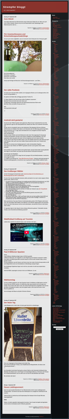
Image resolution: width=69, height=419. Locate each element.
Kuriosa (40, 83)
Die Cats (55, 36)
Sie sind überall (56, 307)
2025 (54, 53)
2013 (54, 221)
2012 (54, 235)
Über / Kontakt (56, 18)
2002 (54, 302)
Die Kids (55, 26)
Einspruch (55, 313)
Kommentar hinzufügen (44, 28)
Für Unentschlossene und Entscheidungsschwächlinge (16, 35)
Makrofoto (55, 35)
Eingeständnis (56, 314)
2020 (54, 121)
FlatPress (55, 29)
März (55, 49)
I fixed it (47, 163)
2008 (54, 294)
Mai (55, 47)
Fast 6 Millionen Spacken (14, 252)
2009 (54, 279)
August (55, 44)
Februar (56, 50)
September (56, 56)
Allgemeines (46, 273)
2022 (54, 95)
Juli (55, 45)
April (55, 48)
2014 (54, 206)
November (56, 69)
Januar (55, 51)
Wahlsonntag (9, 280)
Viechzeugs (55, 37)
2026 (54, 43)
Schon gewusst (46, 379)
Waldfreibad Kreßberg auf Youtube (18, 219)
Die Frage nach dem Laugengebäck (57, 321)
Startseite (55, 17)
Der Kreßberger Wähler (13, 171)
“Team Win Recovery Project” (25, 158)
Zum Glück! (9, 19)
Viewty (54, 32)
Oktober (56, 55)
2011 (54, 250)
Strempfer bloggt (14, 7)
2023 (54, 80)
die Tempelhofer (43, 188)
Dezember (56, 54)
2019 (54, 134)
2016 (54, 177)
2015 (54, 191)
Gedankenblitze (46, 27)
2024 (54, 67)
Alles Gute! (55, 308)
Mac (54, 23)
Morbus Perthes (57, 27)
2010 (54, 264)
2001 (54, 303)
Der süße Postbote (11, 90)
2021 (54, 106)
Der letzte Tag (9, 302)
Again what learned (57, 317)
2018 (54, 148)
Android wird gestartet (13, 120)
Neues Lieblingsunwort (13, 387)
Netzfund (55, 28)
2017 (54, 162)
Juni (55, 46)
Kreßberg (47, 212)
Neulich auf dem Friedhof (59, 312)
